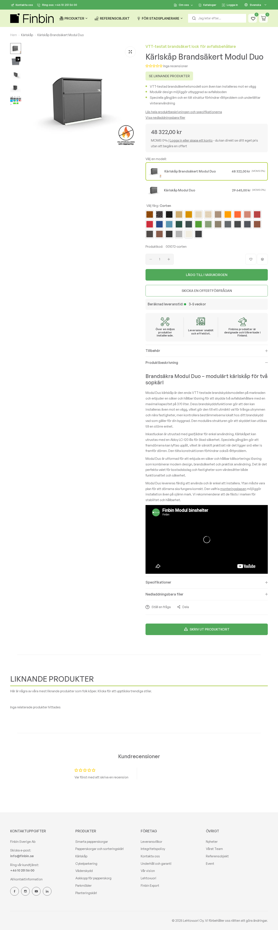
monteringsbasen (233, 489)
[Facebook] (14, 891)
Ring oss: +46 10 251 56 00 (59, 5)
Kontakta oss (24, 5)
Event (210, 863)
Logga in (232, 5)
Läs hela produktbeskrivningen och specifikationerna (184, 112)
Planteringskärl (86, 893)
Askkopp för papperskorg (93, 878)
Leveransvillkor (151, 842)
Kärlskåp (81, 856)
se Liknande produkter (169, 76)
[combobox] (217, 18)
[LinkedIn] (47, 891)
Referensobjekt (217, 856)
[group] (81, 101)
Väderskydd (84, 871)
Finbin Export (150, 885)
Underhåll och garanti (156, 863)
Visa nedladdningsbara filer (165, 117)
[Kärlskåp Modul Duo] (154, 190)
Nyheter (212, 842)
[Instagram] (25, 891)
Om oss (184, 5)
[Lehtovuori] (32, 18)
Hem (13, 35)
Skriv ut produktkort (210, 629)
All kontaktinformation (26, 879)
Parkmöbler (83, 885)
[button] (154, 66)
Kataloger (209, 5)
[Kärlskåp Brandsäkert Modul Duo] (154, 171)
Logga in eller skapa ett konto (191, 140)
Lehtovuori (148, 878)
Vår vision (148, 871)
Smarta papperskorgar (91, 842)
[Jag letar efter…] (194, 18)
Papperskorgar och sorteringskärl (99, 849)
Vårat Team (214, 849)
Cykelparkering (86, 863)
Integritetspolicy (153, 849)
